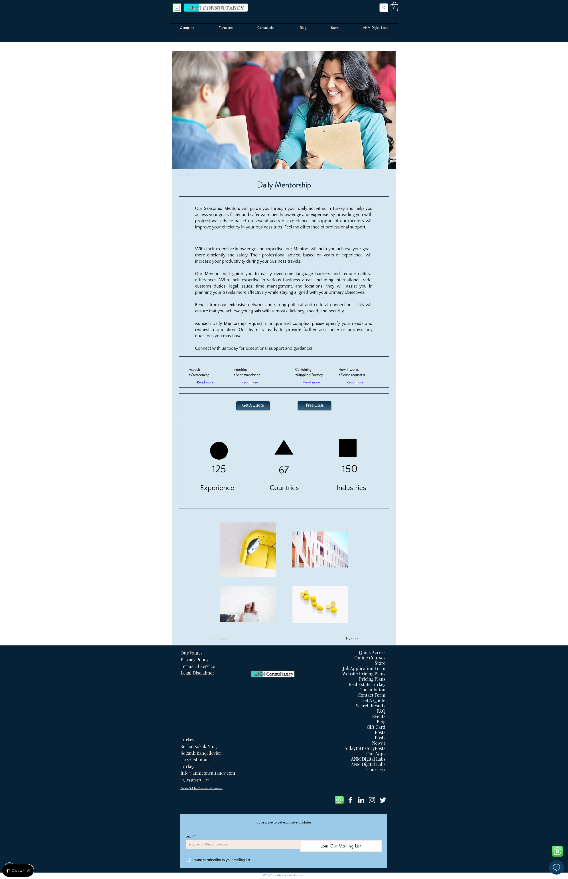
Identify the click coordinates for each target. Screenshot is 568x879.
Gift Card (376, 727)
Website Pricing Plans (363, 673)
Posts (380, 732)
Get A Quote (373, 700)
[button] (394, 6)
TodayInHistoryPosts (364, 748)
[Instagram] (372, 800)
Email (191, 836)
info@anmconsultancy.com (208, 773)
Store (380, 663)
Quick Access (372, 652)
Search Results (370, 705)
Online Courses (369, 657)
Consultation (372, 689)
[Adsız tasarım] (339, 800)
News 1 (378, 743)
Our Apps (375, 753)
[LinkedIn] (361, 800)
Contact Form (371, 695)
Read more (205, 382)
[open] (176, 7)
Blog (381, 721)
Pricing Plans (372, 679)
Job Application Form (364, 668)
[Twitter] (383, 800)
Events (378, 716)
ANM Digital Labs (368, 759)
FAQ (381, 711)
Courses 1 (375, 769)
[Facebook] (350, 800)
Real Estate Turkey (367, 684)
